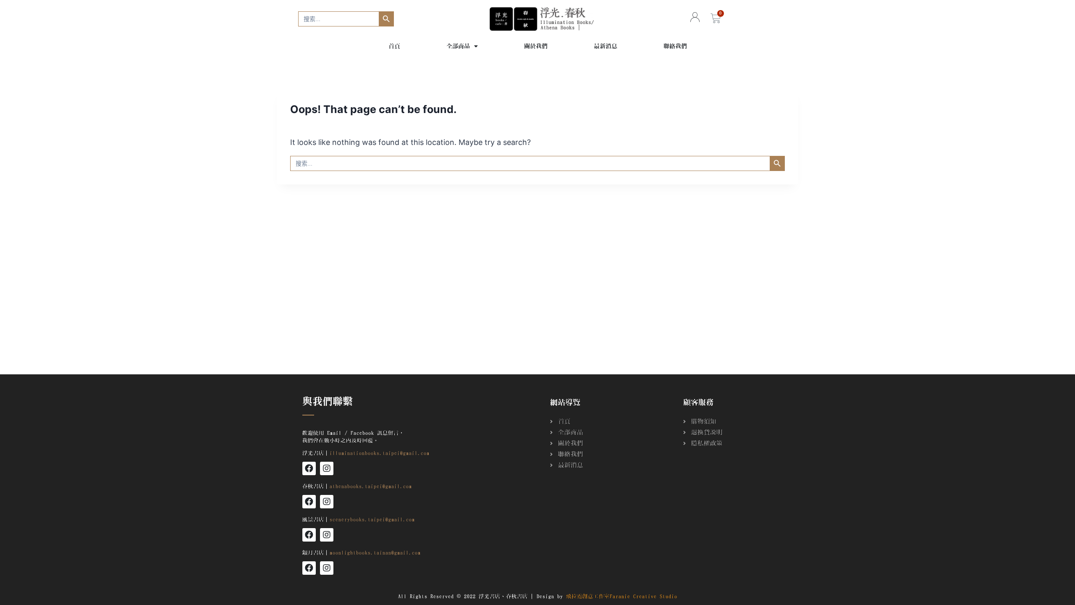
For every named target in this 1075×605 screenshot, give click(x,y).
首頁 (394, 46)
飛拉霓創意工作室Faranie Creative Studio (621, 596)
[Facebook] (309, 468)
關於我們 (536, 46)
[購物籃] (716, 18)
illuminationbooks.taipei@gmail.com (380, 452)
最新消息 (605, 46)
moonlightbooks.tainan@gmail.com (375, 552)
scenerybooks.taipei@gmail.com (372, 519)
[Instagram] (326, 468)
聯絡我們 (675, 46)
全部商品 (458, 46)
